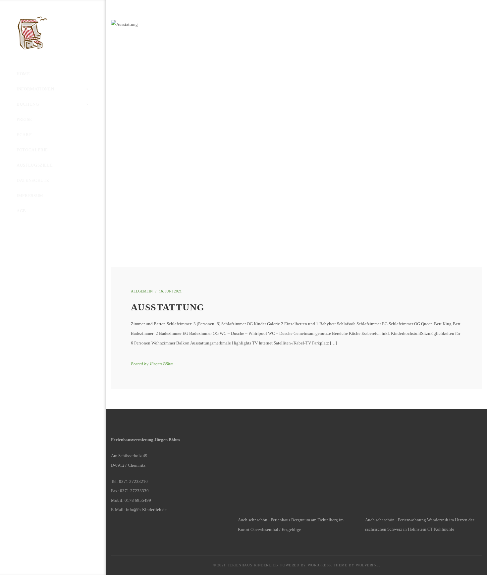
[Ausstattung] (296, 143)
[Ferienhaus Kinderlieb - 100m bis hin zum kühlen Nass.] (50, 32)
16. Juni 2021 (170, 291)
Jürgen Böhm (161, 363)
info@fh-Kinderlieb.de (146, 509)
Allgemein (142, 291)
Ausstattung (167, 307)
